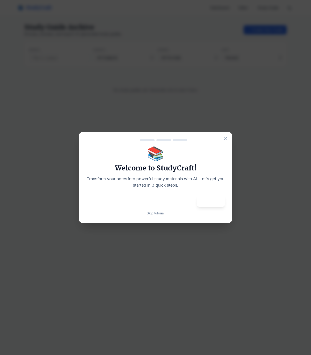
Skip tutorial (155, 213)
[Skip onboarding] (225, 138)
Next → (210, 201)
